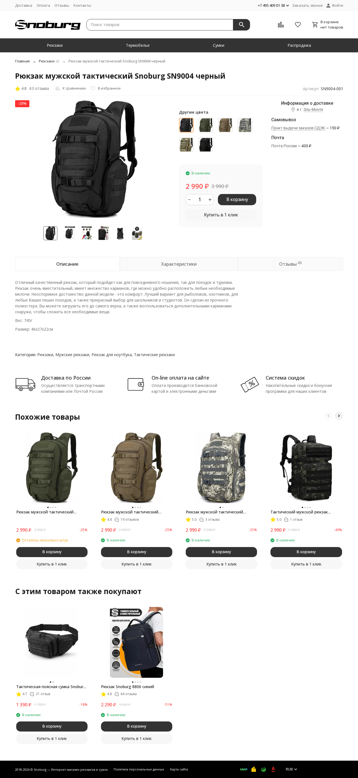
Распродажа (299, 45)
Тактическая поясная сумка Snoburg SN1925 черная (51, 687)
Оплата (43, 5)
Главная (22, 61)
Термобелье (138, 45)
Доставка (23, 5)
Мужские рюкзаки (72, 354)
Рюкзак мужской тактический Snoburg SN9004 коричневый (129, 512)
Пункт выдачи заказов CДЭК (298, 128)
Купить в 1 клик (221, 215)
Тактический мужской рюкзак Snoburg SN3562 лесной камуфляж (303, 512)
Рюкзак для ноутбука (111, 354)
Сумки (218, 45)
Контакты (82, 5)
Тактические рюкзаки (154, 354)
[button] (328, 416)
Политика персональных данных (139, 769)
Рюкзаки (55, 45)
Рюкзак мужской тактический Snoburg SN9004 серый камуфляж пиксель (218, 512)
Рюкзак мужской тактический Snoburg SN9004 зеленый (45, 512)
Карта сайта (179, 769)
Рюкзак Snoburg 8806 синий (127, 686)
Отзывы (62, 5)
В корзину (237, 199)
